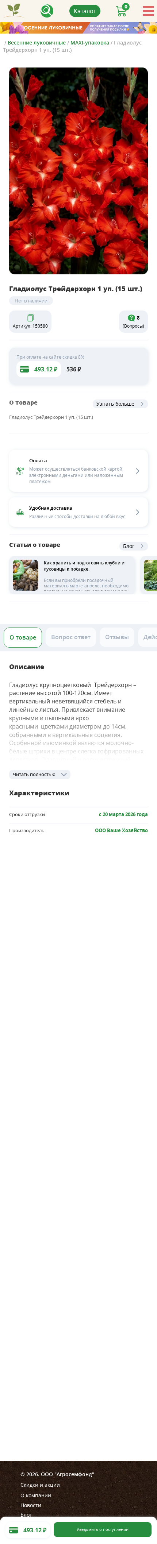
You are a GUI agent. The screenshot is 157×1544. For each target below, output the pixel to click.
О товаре (22, 637)
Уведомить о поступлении (103, 1529)
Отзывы (117, 637)
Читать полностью (34, 774)
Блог (128, 546)
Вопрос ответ (71, 637)
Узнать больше (115, 403)
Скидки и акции (40, 1484)
